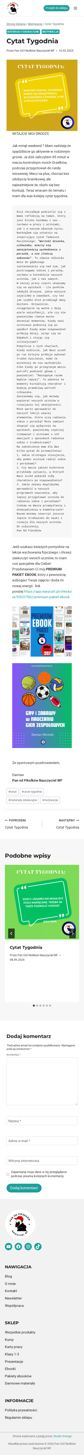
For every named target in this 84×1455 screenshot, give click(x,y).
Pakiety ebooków (18, 1376)
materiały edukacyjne (22, 800)
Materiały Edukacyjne (23, 31)
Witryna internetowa (23, 1161)
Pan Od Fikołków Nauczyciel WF (34, 50)
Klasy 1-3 (12, 1354)
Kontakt (11, 1291)
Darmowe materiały (20, 1383)
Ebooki (10, 1369)
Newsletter (13, 1298)
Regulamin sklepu (18, 1417)
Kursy (9, 1340)
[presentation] (42, 902)
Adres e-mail (19, 1141)
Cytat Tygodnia (16, 824)
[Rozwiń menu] (75, 8)
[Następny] (72, 933)
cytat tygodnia (32, 791)
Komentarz (14, 1054)
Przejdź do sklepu (57, 8)
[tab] (34, 1006)
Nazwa (14, 1121)
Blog (8, 1276)
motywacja (50, 800)
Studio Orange (62, 1436)
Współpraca (14, 1306)
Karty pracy (13, 1347)
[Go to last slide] (11, 933)
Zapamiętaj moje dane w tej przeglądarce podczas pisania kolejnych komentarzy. (39, 1174)
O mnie (10, 1284)
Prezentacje (14, 1362)
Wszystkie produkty (20, 1332)
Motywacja (50, 31)
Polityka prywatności (21, 1410)
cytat (12, 791)
